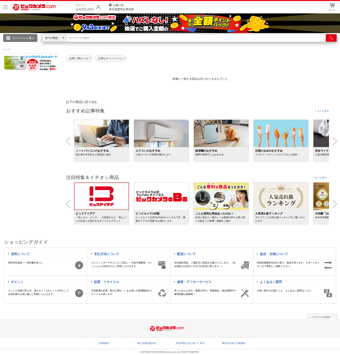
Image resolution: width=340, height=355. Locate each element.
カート (332, 10)
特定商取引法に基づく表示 (190, 343)
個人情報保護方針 (146, 343)
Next (335, 141)
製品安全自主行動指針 (234, 343)
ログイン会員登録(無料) (85, 7)
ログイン (85, 44)
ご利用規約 (103, 343)
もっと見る (323, 110)
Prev (68, 141)
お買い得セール (78, 58)
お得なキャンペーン (110, 58)
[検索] (331, 38)
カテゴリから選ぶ (23, 38)
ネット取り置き (221, 43)
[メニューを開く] (5, 7)
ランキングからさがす (154, 43)
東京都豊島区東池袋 (121, 7)
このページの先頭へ (321, 317)
